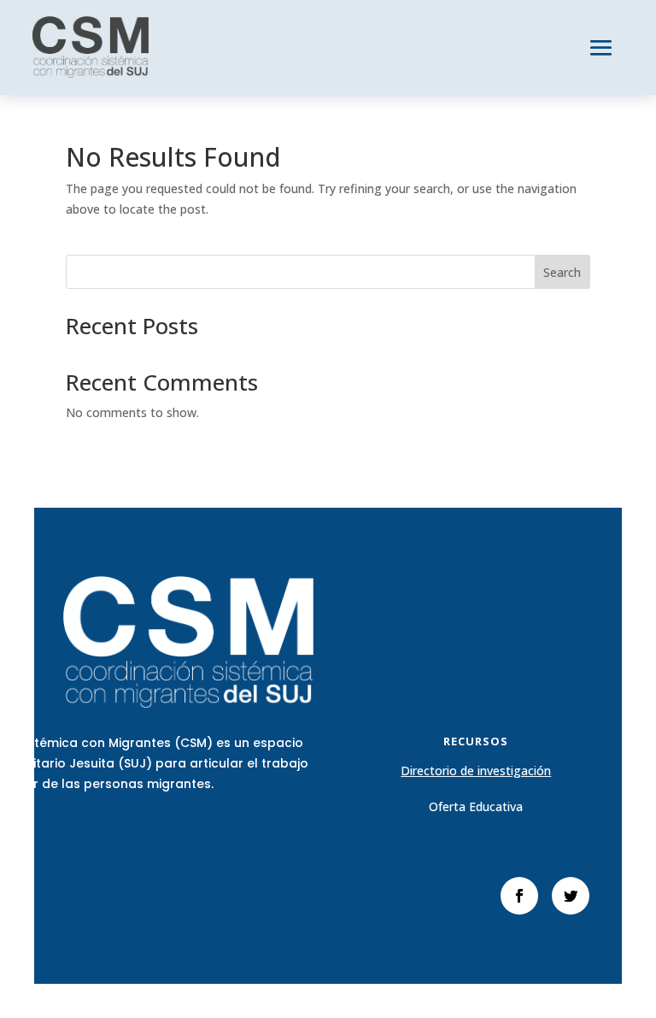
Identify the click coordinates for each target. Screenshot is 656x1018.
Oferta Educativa (476, 806)
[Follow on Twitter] (570, 896)
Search (562, 272)
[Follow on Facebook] (519, 896)
